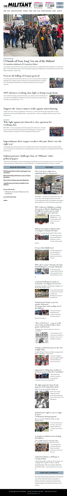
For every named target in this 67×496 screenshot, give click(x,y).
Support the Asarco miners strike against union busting (30, 108)
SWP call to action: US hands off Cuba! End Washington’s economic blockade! (49, 266)
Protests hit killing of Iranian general (21, 75)
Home (5, 10)
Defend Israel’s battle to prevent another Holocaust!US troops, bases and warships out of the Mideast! (48, 305)
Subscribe (25, 10)
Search (59, 10)
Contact (54, 10)
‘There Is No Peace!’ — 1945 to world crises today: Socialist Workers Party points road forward (48, 325)
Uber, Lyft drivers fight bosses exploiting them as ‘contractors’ (46, 172)
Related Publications (46, 10)
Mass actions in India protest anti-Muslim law (16, 180)
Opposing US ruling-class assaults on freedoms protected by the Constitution (49, 371)
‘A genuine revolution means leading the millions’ (48, 437)
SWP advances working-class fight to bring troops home (30, 92)
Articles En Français (60, 3)
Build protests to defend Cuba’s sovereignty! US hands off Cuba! (47, 230)
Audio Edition (59, 7)
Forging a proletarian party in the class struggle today (49, 349)
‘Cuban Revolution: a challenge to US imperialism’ (47, 458)
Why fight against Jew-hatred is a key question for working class (27, 123)
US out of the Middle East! (44, 248)
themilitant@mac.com (33, 493)
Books (38, 10)
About (8, 10)
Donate (30, 10)
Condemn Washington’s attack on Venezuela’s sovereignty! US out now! (48, 283)
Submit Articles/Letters (16, 10)
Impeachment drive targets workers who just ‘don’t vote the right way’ (32, 142)
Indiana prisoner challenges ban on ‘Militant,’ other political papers (28, 157)
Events (34, 10)
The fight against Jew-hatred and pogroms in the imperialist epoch (47, 386)
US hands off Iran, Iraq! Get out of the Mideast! (29, 61)
